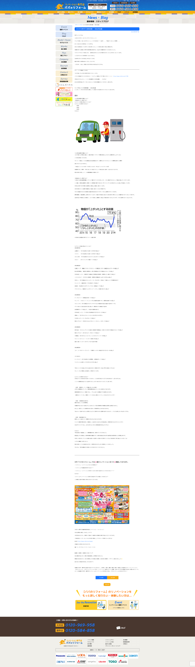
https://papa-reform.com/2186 (120, 76)
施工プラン (71, 12)
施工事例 (80, 12)
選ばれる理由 (61, 12)
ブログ (119, 12)
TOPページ (77, 24)
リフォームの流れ (109, 642)
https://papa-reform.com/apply (85, 541)
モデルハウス (89, 12)
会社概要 (133, 3)
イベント (126, 12)
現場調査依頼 (124, 3)
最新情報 (90, 646)
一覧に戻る (107, 584)
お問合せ (125, 644)
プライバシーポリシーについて (112, 646)
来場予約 (115, 3)
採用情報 (135, 12)
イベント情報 (91, 640)
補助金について (101, 12)
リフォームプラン (109, 640)
